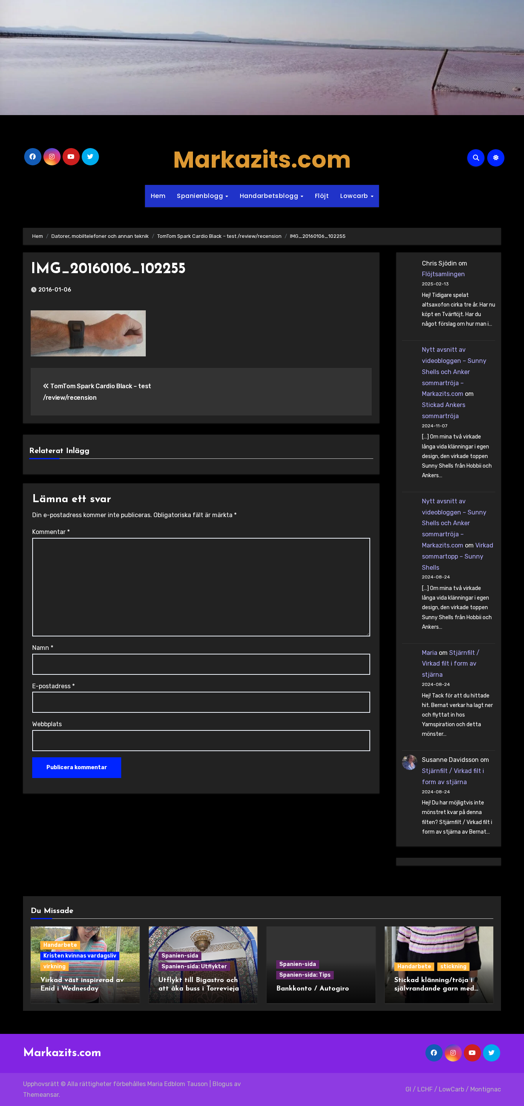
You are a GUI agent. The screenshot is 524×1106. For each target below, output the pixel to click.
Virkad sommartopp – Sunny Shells (457, 556)
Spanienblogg (201, 195)
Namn (42, 647)
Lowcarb (355, 195)
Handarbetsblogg (270, 195)
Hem (158, 195)
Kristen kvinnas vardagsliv (79, 956)
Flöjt (322, 195)
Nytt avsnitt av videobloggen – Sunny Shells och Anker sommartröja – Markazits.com (454, 371)
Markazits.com (262, 159)
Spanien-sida (179, 956)
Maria (429, 652)
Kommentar (51, 532)
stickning (453, 966)
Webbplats (47, 724)
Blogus (222, 1084)
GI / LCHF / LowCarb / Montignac (453, 1089)
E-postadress (53, 686)
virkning (54, 966)
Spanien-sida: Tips (305, 975)
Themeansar (41, 1094)
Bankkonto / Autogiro (312, 989)
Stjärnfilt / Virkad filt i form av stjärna (451, 664)
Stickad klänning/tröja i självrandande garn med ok (434, 989)
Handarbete (60, 945)
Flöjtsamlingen (443, 274)
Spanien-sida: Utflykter (194, 966)
